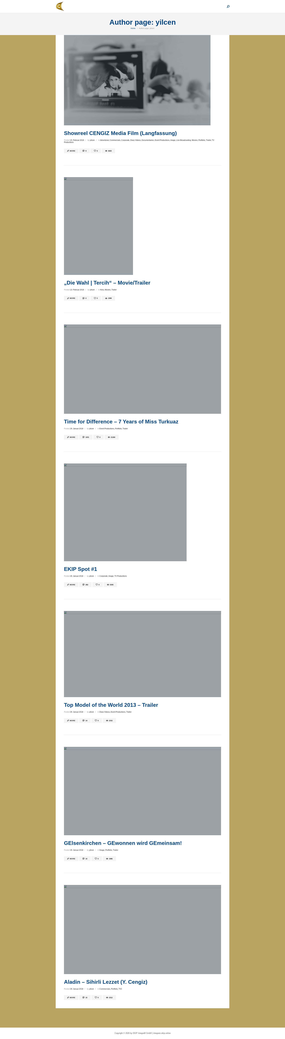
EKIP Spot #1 (80, 569)
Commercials (115, 140)
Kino (102, 290)
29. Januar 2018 (76, 429)
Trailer (208, 140)
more (72, 151)
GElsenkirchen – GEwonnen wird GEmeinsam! (123, 843)
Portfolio (201, 140)
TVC (120, 989)
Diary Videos (135, 140)
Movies (195, 140)
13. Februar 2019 (77, 290)
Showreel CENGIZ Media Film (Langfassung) (120, 133)
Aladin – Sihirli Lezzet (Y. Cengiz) (105, 982)
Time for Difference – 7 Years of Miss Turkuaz (121, 422)
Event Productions (162, 140)
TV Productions (120, 576)
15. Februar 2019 (77, 140)
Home (133, 28)
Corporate (125, 140)
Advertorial (104, 140)
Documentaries (148, 140)
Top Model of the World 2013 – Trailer (111, 705)
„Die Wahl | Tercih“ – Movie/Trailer (107, 283)
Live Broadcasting (183, 140)
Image (172, 140)
